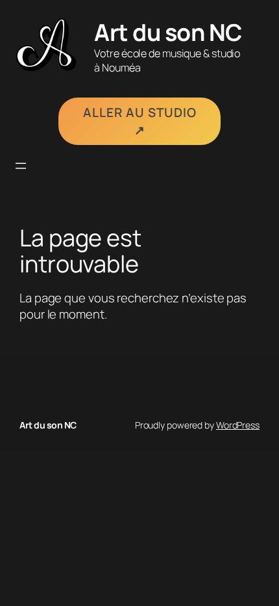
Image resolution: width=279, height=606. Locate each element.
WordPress (238, 425)
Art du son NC (168, 32)
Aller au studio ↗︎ (140, 121)
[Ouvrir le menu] (21, 166)
